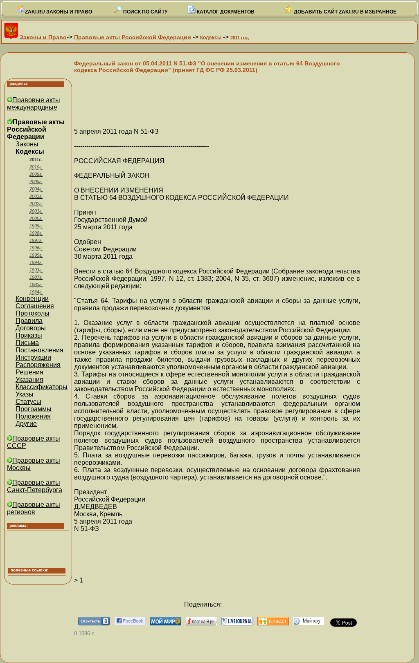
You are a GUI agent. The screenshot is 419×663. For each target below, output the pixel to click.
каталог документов (225, 12)
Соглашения (35, 305)
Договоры (31, 328)
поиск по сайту (144, 12)
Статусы (28, 401)
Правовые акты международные (33, 103)
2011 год (239, 37)
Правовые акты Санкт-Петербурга (34, 486)
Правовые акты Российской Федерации (132, 37)
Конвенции (32, 298)
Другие (26, 423)
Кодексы (210, 37)
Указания (29, 379)
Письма (27, 342)
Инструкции (33, 357)
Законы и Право (43, 37)
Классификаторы (42, 386)
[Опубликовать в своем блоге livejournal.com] (237, 623)
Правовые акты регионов (33, 508)
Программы (34, 408)
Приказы (29, 335)
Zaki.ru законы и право (58, 12)
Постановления (39, 350)
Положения (33, 416)
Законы (27, 144)
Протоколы (33, 313)
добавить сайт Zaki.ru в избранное (344, 12)
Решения (29, 372)
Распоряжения (38, 364)
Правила (29, 320)
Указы (25, 394)
